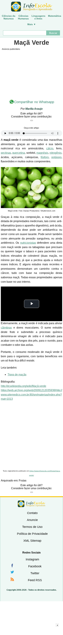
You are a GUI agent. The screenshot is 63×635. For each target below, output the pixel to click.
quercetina (18, 152)
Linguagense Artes (38, 17)
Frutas (22, 480)
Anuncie (32, 520)
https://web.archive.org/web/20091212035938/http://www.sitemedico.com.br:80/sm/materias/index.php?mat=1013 (31, 394)
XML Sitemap (32, 540)
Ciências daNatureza (8, 17)
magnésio (42, 152)
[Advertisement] (31, 435)
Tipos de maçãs (17, 374)
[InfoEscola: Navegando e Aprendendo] (31, 6)
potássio (56, 157)
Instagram (32, 559)
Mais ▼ (31, 24)
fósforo (45, 157)
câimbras (6, 327)
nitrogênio (55, 152)
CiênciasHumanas (23, 17)
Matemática (54, 16)
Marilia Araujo (34, 108)
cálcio (49, 148)
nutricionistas (28, 242)
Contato (32, 513)
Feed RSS (35, 580)
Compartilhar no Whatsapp (34, 102)
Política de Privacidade (32, 533)
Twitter (34, 573)
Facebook (34, 566)
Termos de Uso (32, 527)
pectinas (6, 152)
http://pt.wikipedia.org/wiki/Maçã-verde (23, 386)
